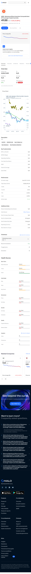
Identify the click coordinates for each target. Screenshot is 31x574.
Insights (3, 541)
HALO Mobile (4, 508)
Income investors (20, 506)
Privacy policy (4, 553)
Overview (18, 501)
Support (18, 524)
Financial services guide (7, 548)
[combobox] (4, 23)
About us (18, 521)
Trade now (4, 28)
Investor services (20, 531)
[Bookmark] (20, 28)
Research (3, 501)
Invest (2, 504)
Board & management (22, 528)
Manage (3, 506)
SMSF (17, 508)
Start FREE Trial (15, 403)
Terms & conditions (6, 551)
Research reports (5, 511)
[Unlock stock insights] (4, 46)
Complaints (4, 546)
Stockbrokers (4, 526)
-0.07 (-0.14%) (25, 33)
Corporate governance (22, 533)
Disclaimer (4, 544)
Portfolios (3, 513)
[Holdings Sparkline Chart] (15, 38)
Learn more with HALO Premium (15, 55)
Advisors (3, 524)
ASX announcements (21, 526)
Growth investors (20, 504)
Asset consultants (6, 528)
